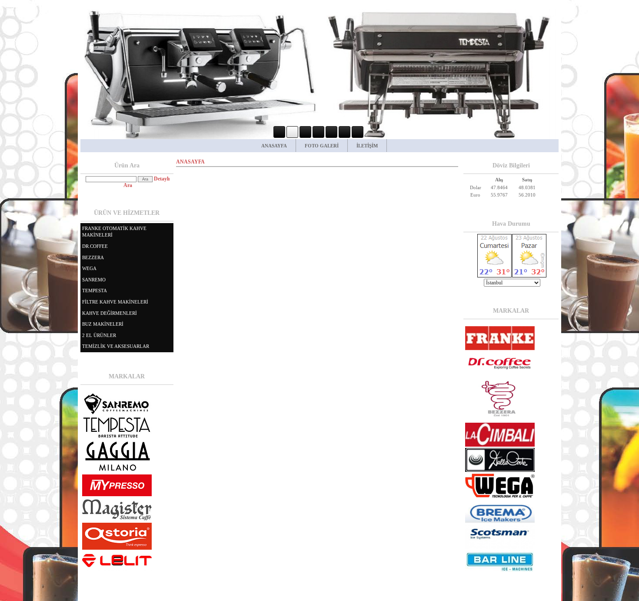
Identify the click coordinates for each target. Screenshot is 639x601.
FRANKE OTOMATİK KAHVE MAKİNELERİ (114, 232)
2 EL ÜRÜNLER (99, 335)
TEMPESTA (94, 290)
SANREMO (94, 279)
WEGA (89, 268)
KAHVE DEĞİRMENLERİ (109, 313)
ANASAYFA (274, 145)
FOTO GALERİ (322, 145)
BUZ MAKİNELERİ (102, 324)
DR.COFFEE (95, 246)
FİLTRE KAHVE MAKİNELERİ (115, 301)
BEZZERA (93, 257)
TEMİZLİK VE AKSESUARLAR (115, 346)
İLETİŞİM (367, 145)
